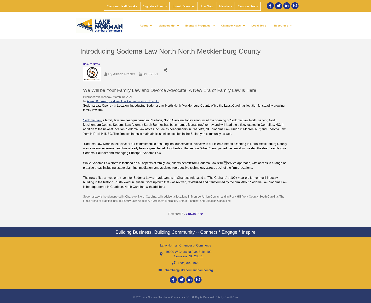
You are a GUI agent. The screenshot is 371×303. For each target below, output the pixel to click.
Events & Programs (197, 25)
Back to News (91, 63)
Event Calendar (183, 6)
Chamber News (231, 25)
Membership (166, 25)
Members (225, 6)
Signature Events (155, 6)
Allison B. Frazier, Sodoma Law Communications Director (123, 101)
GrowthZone (194, 214)
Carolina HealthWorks (122, 6)
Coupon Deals (248, 6)
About (144, 25)
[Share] (165, 70)
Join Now (206, 6)
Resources (281, 25)
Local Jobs (258, 25)
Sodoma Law (92, 120)
